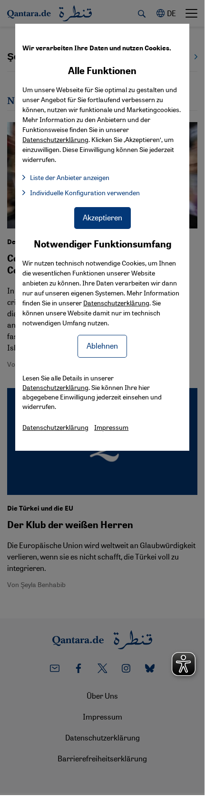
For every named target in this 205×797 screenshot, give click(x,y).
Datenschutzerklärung (116, 302)
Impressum (111, 427)
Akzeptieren (102, 217)
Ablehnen (102, 346)
